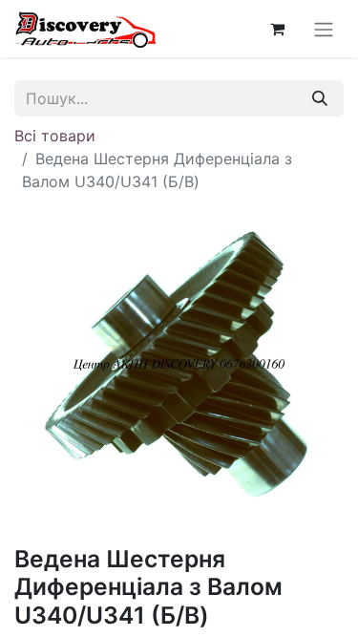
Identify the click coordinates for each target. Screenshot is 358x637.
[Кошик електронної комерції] (277, 29)
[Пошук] (320, 98)
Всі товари (54, 135)
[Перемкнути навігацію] (324, 29)
